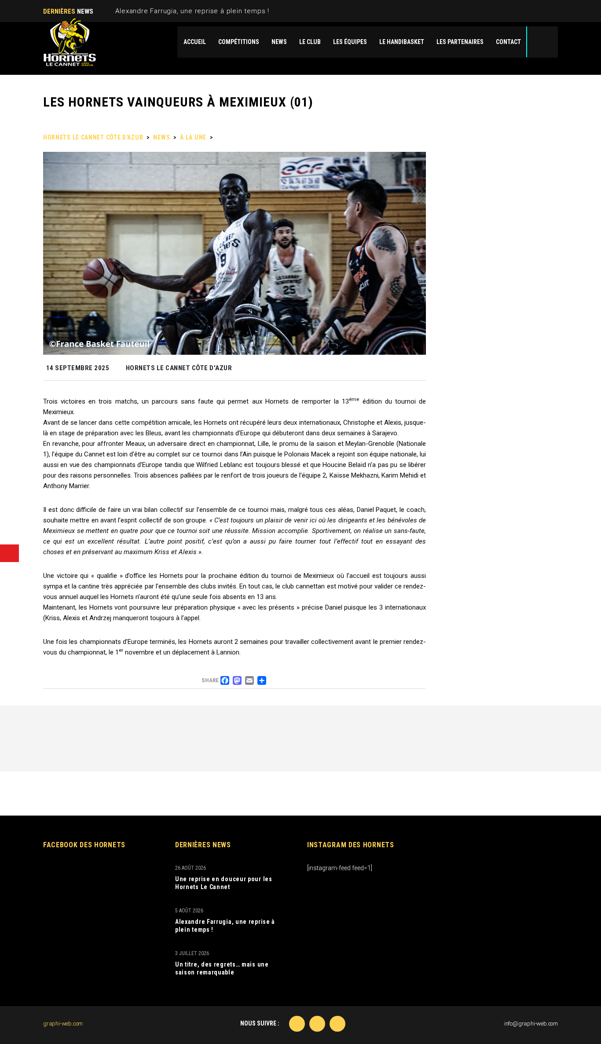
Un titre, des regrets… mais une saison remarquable (222, 968)
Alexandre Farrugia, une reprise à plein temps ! (192, 11)
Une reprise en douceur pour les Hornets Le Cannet (223, 882)
